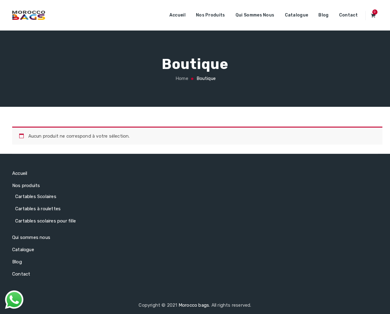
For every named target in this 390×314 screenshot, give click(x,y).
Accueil (177, 15)
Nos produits (210, 15)
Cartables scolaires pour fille (45, 221)
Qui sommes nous (255, 15)
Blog (323, 15)
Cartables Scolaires (35, 196)
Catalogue (296, 15)
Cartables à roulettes (38, 208)
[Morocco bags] (28, 15)
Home (181, 78)
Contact (348, 15)
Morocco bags (194, 305)
